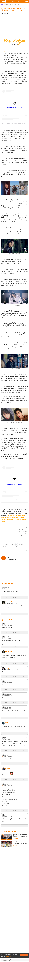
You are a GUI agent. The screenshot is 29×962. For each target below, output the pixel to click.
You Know (17, 4)
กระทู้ (9, 1)
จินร (6, 737)
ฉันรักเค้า (7, 587)
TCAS (26, 1)
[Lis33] (3, 723)
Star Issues (11, 4)
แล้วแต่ (6, 784)
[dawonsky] (3, 768)
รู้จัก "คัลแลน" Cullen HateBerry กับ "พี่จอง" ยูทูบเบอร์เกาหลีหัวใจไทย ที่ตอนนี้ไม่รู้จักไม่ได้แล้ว (20, 842)
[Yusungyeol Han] (3, 668)
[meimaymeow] (3, 694)
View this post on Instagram (14, 107)
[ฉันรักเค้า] (3, 588)
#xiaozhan (20, 544)
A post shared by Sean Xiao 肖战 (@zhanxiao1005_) (15, 123)
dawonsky (7, 768)
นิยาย (13, 1)
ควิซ (23, 1)
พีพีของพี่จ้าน (8, 681)
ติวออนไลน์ (3, 4)
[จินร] (3, 738)
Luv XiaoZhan (8, 623)
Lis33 (6, 722)
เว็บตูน (18, 1)
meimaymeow (8, 694)
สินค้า (8, 4)
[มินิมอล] (3, 755)
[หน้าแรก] (3, 1)
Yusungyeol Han (9, 668)
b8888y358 (8, 707)
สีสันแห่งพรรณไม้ (8, 602)
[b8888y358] (3, 707)
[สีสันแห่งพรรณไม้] (3, 602)
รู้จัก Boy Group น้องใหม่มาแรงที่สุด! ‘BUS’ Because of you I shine (20, 835)
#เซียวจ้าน (4, 547)
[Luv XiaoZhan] (3, 624)
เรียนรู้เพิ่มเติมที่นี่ (9, 956)
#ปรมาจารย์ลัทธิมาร (14, 547)
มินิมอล (6, 755)
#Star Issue (5, 544)
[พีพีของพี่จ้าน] (3, 681)
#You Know (13, 544)
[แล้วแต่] (3, 784)
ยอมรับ (24, 955)
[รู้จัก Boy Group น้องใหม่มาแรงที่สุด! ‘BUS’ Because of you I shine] (6, 837)
